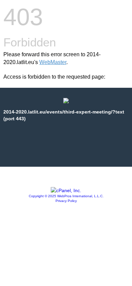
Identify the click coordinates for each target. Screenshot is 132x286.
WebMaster (52, 62)
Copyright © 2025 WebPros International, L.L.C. (66, 196)
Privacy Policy (66, 201)
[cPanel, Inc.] (66, 190)
